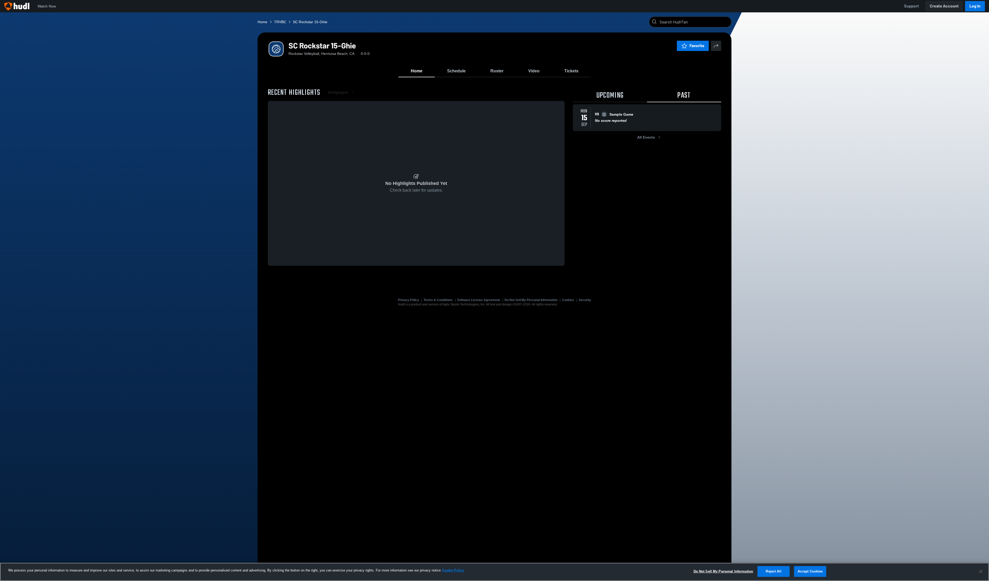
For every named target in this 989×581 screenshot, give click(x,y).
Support (911, 6)
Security (585, 300)
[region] (494, 572)
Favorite (696, 45)
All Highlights (338, 93)
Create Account (944, 6)
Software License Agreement (478, 300)
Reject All (773, 571)
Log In (975, 6)
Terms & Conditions (438, 300)
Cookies (568, 300)
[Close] (980, 571)
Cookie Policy (453, 570)
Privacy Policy (408, 300)
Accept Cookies (810, 571)
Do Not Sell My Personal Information (531, 300)
